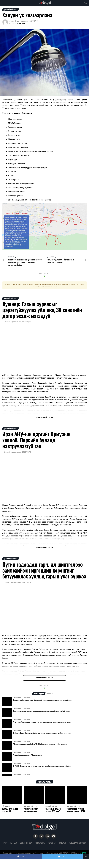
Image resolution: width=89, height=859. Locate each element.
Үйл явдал (13, 843)
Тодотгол (21, 23)
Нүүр (5, 843)
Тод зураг (62, 843)
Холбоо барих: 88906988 (77, 843)
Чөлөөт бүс (52, 843)
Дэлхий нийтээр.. (26, 843)
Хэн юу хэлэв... (40, 843)
